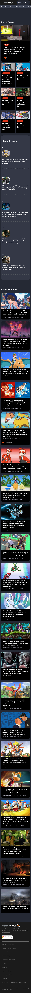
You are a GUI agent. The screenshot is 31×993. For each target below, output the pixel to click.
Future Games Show (19, 6)
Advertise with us (7, 971)
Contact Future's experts (9, 948)
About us (4, 967)
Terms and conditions (8, 944)
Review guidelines (7, 975)
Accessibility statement (8, 959)
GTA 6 (10, 6)
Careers (4, 963)
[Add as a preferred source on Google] (7, 937)
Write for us (5, 978)
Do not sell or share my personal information (14, 982)
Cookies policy (6, 956)
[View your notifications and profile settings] (25, 2)
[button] (28, 2)
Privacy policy (5, 952)
